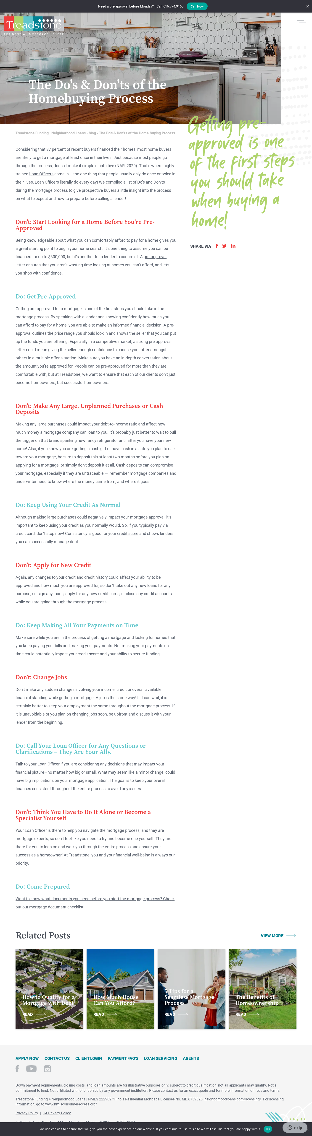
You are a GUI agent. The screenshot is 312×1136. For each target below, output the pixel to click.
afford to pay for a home (45, 325)
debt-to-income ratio (118, 424)
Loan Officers (41, 173)
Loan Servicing (160, 1058)
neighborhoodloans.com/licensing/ (232, 1099)
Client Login (88, 1058)
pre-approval (155, 256)
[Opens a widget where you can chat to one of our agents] (294, 1128)
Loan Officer (48, 764)
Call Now (197, 6)
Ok (268, 1129)
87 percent (56, 149)
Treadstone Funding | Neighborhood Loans (34, 25)
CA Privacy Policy (57, 1112)
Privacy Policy (27, 1112)
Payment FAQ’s (123, 1058)
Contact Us (57, 1058)
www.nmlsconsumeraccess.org (70, 1104)
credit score (127, 533)
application (98, 780)
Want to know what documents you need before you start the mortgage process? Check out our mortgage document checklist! (95, 903)
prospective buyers (99, 190)
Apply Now (27, 1058)
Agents (191, 1058)
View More (272, 936)
